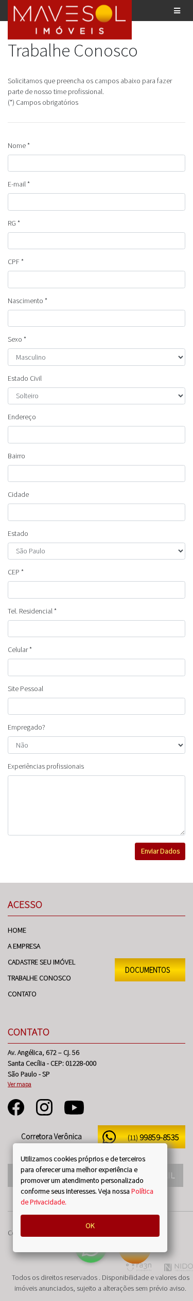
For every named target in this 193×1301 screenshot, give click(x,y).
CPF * (16, 261)
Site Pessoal (25, 688)
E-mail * (19, 184)
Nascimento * (27, 300)
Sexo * (17, 339)
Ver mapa (19, 1084)
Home (17, 930)
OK (90, 1225)
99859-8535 (153, 1137)
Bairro (16, 455)
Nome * (19, 145)
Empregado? (26, 727)
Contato (22, 993)
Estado (18, 533)
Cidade (18, 494)
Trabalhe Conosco (39, 977)
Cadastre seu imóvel (41, 962)
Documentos (147, 970)
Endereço (22, 416)
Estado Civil (25, 378)
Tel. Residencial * (32, 611)
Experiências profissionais (46, 766)
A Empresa (24, 946)
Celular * (20, 649)
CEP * (16, 572)
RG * (14, 223)
